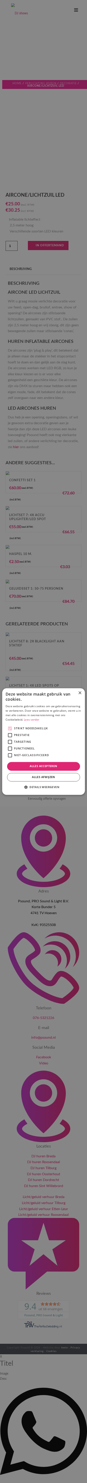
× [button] (79, 693)
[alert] (43, 741)
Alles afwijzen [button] (43, 777)
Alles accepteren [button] (43, 766)
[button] (43, 787)
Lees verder (31, 719)
